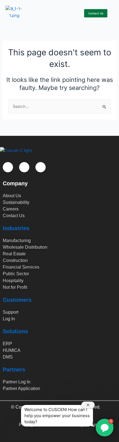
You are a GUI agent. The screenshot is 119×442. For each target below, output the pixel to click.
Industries (16, 228)
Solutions (15, 331)
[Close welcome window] (88, 405)
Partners (14, 369)
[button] (76, 12)
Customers (17, 300)
